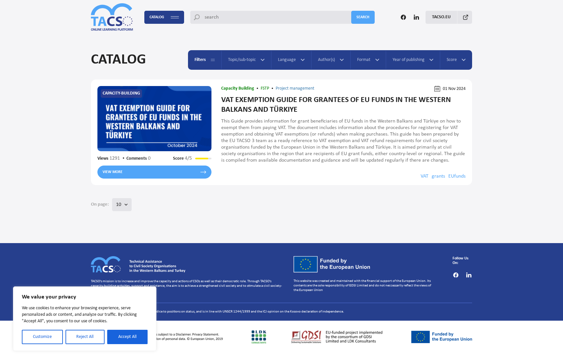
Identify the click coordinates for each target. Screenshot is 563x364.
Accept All (127, 336)
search (362, 17)
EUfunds (457, 176)
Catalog (157, 17)
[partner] (159, 336)
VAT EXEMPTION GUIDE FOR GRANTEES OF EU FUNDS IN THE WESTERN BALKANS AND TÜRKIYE (336, 105)
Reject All (85, 336)
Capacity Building (237, 88)
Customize (42, 336)
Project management (295, 88)
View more (113, 172)
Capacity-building (121, 93)
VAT (424, 176)
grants (438, 176)
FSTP (265, 88)
